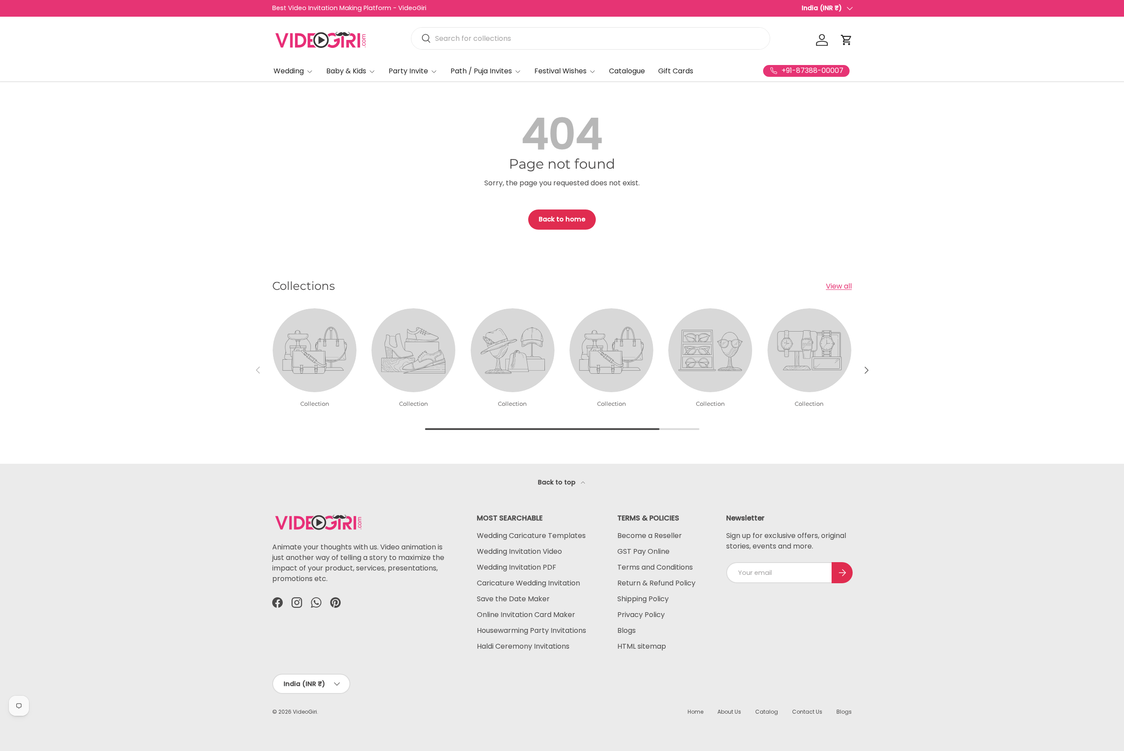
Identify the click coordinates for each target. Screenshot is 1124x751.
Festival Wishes (560, 71)
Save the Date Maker (513, 599)
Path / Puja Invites (481, 71)
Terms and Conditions (655, 567)
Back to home (562, 219)
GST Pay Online (643, 551)
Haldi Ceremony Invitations (523, 646)
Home (695, 711)
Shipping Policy (643, 599)
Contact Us (807, 711)
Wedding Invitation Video (519, 551)
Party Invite (408, 71)
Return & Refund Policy (656, 583)
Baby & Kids (346, 71)
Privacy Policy (641, 615)
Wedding (289, 71)
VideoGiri (305, 711)
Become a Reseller (649, 536)
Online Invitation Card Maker (526, 615)
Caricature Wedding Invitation (528, 583)
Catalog (766, 711)
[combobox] (590, 38)
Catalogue (627, 71)
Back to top (557, 482)
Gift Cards (675, 71)
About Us (729, 711)
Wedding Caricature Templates (531, 536)
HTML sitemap (641, 646)
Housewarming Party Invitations (531, 630)
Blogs (626, 630)
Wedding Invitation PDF (516, 567)
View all (839, 286)
